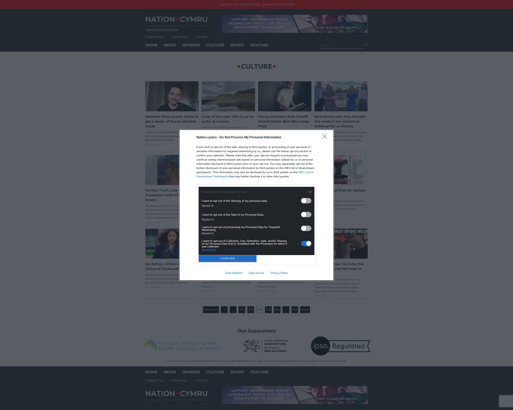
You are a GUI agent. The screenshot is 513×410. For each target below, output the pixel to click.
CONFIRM (227, 258)
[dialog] (256, 205)
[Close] (326, 137)
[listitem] (256, 192)
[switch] (306, 200)
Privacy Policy (279, 272)
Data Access (256, 272)
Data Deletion (233, 272)
